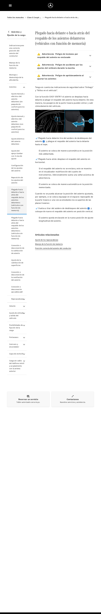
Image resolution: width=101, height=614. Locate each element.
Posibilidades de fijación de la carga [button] (16, 328)
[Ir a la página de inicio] (50, 5)
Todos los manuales (15, 17)
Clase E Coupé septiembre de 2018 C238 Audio (34, 17)
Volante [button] (12, 306)
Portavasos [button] (13, 337)
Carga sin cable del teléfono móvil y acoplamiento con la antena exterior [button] (16, 365)
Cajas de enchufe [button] (16, 354)
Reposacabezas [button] (17, 299)
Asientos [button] (12, 87)
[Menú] (10, 5)
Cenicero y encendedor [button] (14, 345)
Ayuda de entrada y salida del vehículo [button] (16, 315)
